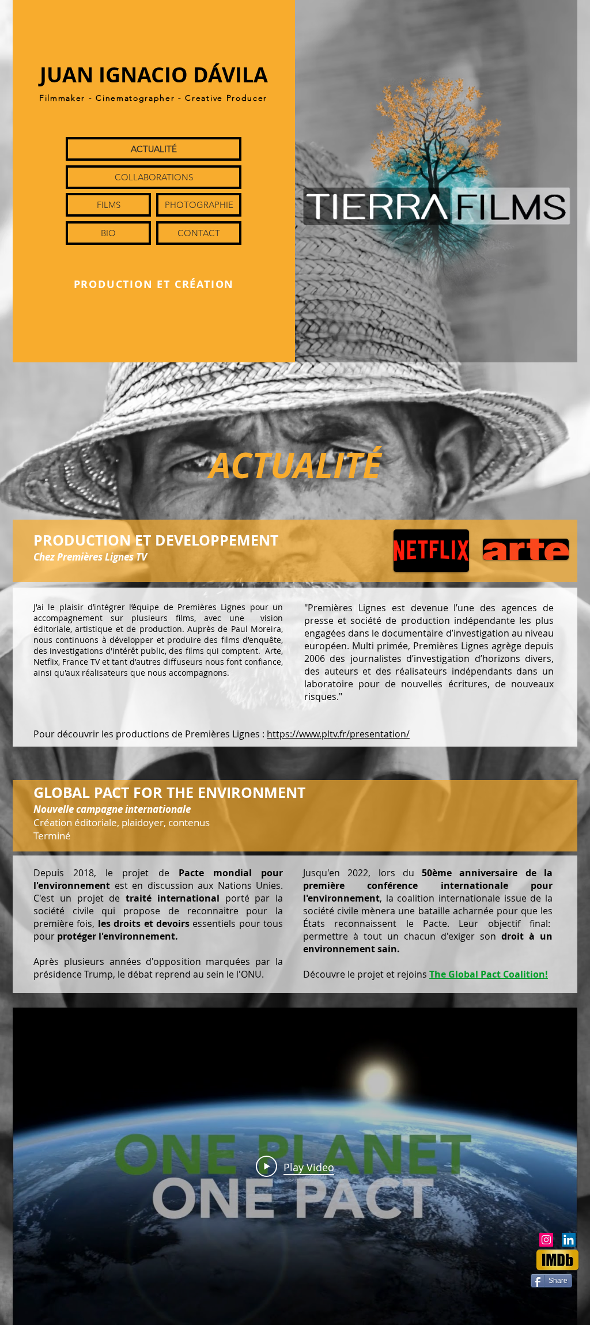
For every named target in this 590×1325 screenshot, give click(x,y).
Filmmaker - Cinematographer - (112, 98)
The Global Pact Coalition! (488, 974)
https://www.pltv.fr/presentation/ (338, 734)
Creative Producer (226, 98)
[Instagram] (546, 1240)
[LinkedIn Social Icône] (569, 1240)
